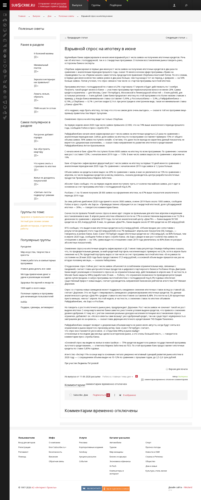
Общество (150, 461)
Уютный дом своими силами (35, 221)
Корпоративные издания (91, 447)
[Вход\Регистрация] (174, 5)
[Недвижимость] (5, 51)
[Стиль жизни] (5, 76)
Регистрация (24, 447)
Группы (96, 5)
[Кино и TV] (5, 87)
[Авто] (5, 20)
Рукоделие (26, 246)
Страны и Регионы (154, 456)
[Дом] (5, 97)
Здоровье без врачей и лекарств (37, 282)
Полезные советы (66, 16)
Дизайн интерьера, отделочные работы (37, 227)
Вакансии (53, 456)
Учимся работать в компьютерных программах (38, 262)
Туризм (113, 447)
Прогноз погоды (153, 447)
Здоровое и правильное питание (37, 216)
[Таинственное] (5, 107)
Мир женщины (116, 452)
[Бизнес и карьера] (5, 40)
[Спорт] (5, 71)
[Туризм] (5, 25)
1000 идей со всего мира (33, 288)
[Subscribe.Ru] (23, 5)
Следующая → (177, 37)
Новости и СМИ (153, 452)
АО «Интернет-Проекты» (44, 487)
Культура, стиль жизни (156, 470)
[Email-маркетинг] (5, 117)
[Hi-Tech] (5, 61)
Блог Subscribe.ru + (58, 447)
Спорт (148, 442)
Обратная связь (56, 461)
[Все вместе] (5, 14)
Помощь (22, 456)
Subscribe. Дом (80, 395)
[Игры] (5, 112)
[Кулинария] (5, 81)
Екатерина (183, 376)
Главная (21, 16)
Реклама (83, 442)
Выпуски (77, 5)
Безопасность (55, 452)
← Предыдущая (76, 37)
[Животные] (5, 92)
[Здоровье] (5, 66)
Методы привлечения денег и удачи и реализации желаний (35, 276)
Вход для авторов (26, 442)
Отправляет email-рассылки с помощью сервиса (52, 5)
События (83, 461)
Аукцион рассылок (87, 456)
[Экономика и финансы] (5, 45)
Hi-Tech (113, 466)
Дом (49, 16)
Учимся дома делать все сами (36, 268)
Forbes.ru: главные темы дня (116, 376)
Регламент (23, 452)
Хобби (24, 301)
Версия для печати (178, 369)
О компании (54, 442)
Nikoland (188, 487)
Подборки (116, 5)
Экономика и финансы (120, 461)
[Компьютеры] (5, 30)
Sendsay (83, 452)
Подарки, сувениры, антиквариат (37, 307)
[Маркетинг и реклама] (5, 102)
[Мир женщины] (5, 35)
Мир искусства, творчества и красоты (35, 253)
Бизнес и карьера (118, 456)
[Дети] (5, 56)
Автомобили (115, 442)
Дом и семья (151, 466)
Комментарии (75, 385)
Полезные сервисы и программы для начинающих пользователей (37, 295)
